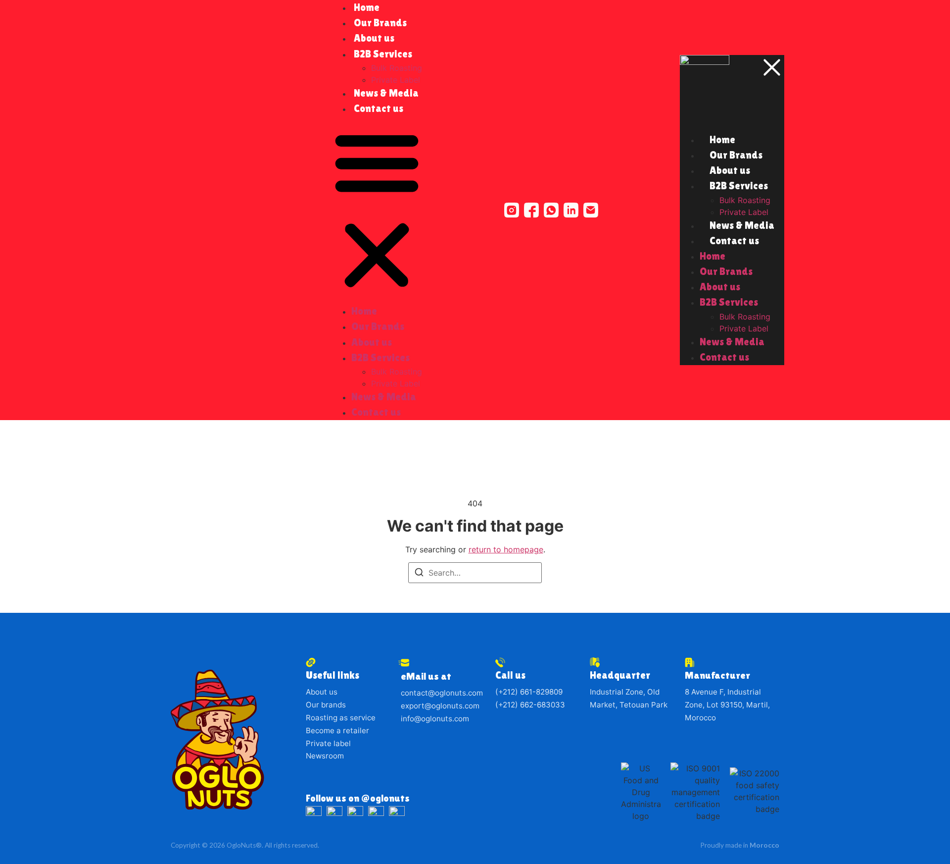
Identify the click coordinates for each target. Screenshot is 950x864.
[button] (377, 210)
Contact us (378, 108)
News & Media (386, 93)
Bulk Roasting (396, 68)
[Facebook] (531, 210)
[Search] (419, 574)
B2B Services (383, 54)
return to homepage (506, 549)
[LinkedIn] (571, 210)
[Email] (590, 210)
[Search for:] (475, 572)
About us (374, 38)
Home (364, 311)
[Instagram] (511, 210)
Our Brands (380, 23)
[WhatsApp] (551, 210)
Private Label (395, 383)
